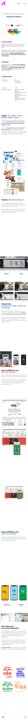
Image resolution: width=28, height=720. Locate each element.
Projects (19, 3)
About (25, 3)
